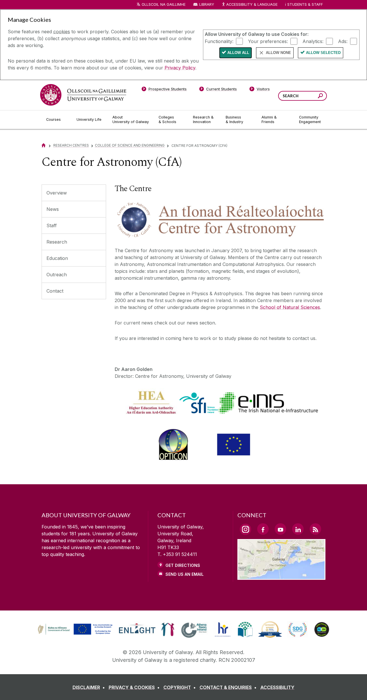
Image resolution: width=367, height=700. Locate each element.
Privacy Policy (180, 68)
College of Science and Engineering (130, 145)
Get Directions (182, 565)
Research (56, 242)
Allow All (238, 52)
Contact (54, 291)
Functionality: (219, 41)
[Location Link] (281, 576)
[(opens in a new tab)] (75, 634)
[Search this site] (320, 96)
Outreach (56, 274)
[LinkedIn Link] (298, 529)
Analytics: (312, 41)
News (52, 209)
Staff (51, 225)
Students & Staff (305, 4)
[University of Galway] (83, 95)
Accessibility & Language (251, 4)
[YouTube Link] (280, 529)
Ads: (343, 41)
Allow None (278, 52)
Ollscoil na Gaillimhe (164, 4)
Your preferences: (268, 41)
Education (57, 258)
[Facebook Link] (263, 529)
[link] (74, 629)
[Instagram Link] (245, 529)
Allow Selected (323, 52)
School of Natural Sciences (290, 307)
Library (206, 4)
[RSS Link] (315, 529)
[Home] (44, 145)
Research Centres (71, 145)
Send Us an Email (184, 574)
